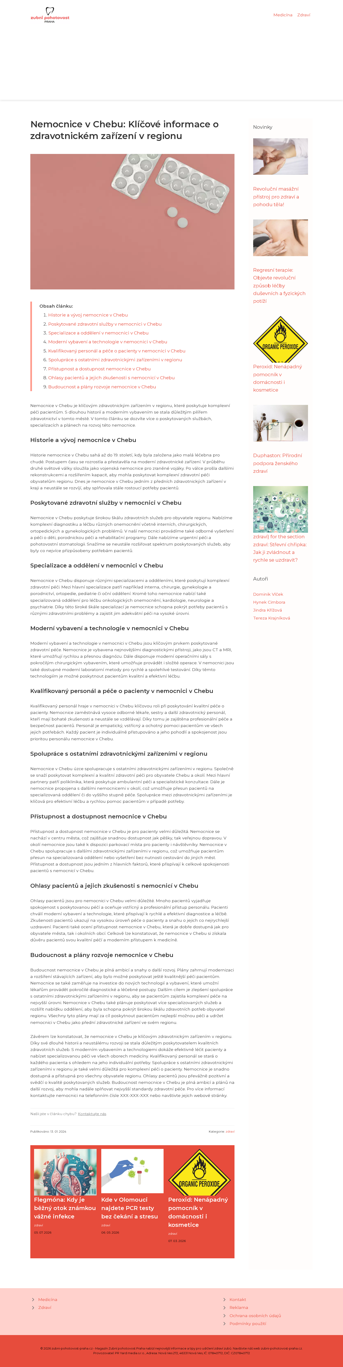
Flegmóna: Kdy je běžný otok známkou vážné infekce (65, 1208)
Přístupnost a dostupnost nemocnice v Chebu (99, 369)
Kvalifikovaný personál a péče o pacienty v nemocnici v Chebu (117, 351)
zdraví (230, 1131)
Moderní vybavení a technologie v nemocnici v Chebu (107, 341)
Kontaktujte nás (92, 1114)
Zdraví (303, 14)
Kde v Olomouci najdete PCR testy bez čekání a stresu (129, 1208)
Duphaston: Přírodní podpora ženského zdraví (277, 463)
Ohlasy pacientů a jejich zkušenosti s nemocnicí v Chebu (111, 377)
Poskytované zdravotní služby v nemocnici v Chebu (105, 324)
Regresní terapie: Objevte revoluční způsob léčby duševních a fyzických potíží (279, 285)
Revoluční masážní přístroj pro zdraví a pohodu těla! (276, 196)
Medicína (283, 14)
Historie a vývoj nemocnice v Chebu (88, 315)
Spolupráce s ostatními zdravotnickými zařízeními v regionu (115, 359)
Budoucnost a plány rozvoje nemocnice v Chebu (102, 387)
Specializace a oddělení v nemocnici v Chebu (98, 333)
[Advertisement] (172, 59)
